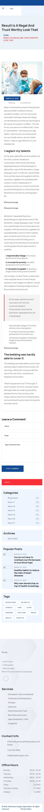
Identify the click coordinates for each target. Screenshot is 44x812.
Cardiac (9, 608)
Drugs (33, 613)
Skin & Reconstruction (17, 715)
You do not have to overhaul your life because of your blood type (27, 560)
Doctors (22, 613)
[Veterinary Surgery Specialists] (10, 10)
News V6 (23, 519)
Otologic (11, 702)
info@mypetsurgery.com (18, 755)
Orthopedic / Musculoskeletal (20, 694)
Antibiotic (25, 602)
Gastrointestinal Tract (17, 711)
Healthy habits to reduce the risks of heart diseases (26, 573)
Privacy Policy (26, 809)
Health (8, 618)
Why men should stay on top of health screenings (26, 584)
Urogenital (12, 723)
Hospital (20, 618)
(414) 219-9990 (13, 750)
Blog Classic (23, 498)
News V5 (23, 514)
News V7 (23, 523)
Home (6, 35)
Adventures (10, 602)
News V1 (23, 502)
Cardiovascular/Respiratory (20, 698)
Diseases (9, 613)
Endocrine (12, 707)
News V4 (23, 510)
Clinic (29, 608)
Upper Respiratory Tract (18, 719)
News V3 (23, 506)
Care (19, 608)
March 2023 (12, 538)
